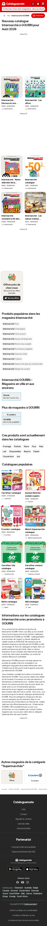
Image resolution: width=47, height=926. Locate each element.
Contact (23, 814)
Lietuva (29, 893)
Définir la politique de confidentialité (23, 910)
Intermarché (11, 324)
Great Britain (14, 893)
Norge (5, 896)
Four (34, 446)
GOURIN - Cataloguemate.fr (33, 637)
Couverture (8, 456)
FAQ (23, 809)
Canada (6, 890)
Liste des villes (23, 823)
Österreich (18, 887)
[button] (38, 4)
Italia (23, 893)
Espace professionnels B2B (23, 851)
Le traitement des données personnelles (23, 920)
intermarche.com (20, 682)
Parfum (17, 446)
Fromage (7, 446)
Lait (4, 451)
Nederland (37, 893)
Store (26, 446)
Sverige (12, 896)
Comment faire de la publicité (23, 847)
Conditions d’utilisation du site (23, 915)
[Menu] (43, 4)
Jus (18, 456)
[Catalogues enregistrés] (33, 4)
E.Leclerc (24, 714)
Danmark (35, 890)
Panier (36, 451)
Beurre (27, 451)
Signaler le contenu (23, 819)
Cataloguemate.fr (30, 904)
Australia (28, 887)
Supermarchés (7, 714)
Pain (41, 446)
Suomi (5, 893)
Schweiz (14, 890)
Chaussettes (15, 451)
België (35, 887)
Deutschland (24, 890)
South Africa (22, 896)
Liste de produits (23, 828)
